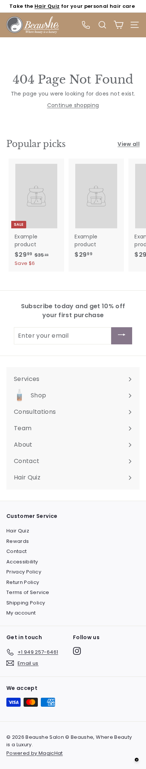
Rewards (17, 541)
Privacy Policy (23, 571)
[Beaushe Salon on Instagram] (77, 651)
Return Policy (22, 582)
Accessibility (22, 561)
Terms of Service (27, 592)
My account (21, 612)
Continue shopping (73, 105)
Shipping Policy (25, 602)
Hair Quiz (47, 6)
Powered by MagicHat (34, 753)
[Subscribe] (121, 336)
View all (129, 144)
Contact (16, 551)
